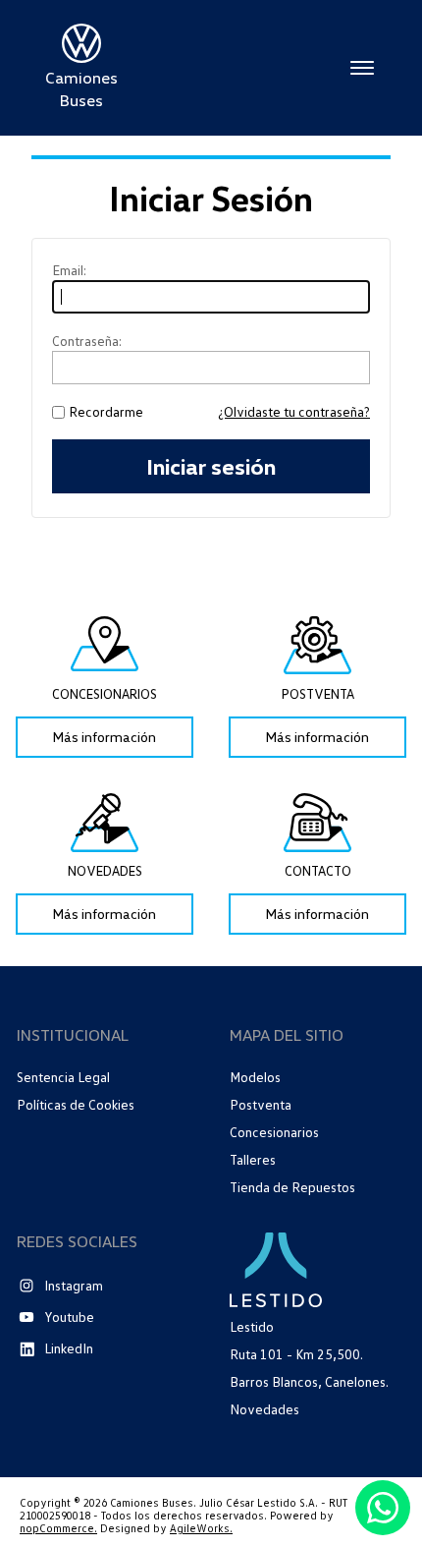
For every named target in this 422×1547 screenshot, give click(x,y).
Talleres (253, 1159)
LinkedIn (68, 1348)
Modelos (255, 1076)
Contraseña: (87, 341)
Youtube (69, 1316)
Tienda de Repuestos (292, 1186)
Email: (69, 270)
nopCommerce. (58, 1527)
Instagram (73, 1285)
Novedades (264, 1409)
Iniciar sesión (211, 466)
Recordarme (106, 412)
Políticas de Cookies (75, 1105)
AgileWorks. (201, 1527)
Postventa (260, 1104)
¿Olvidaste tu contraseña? (294, 412)
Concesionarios (274, 1131)
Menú (362, 68)
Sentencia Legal (63, 1077)
